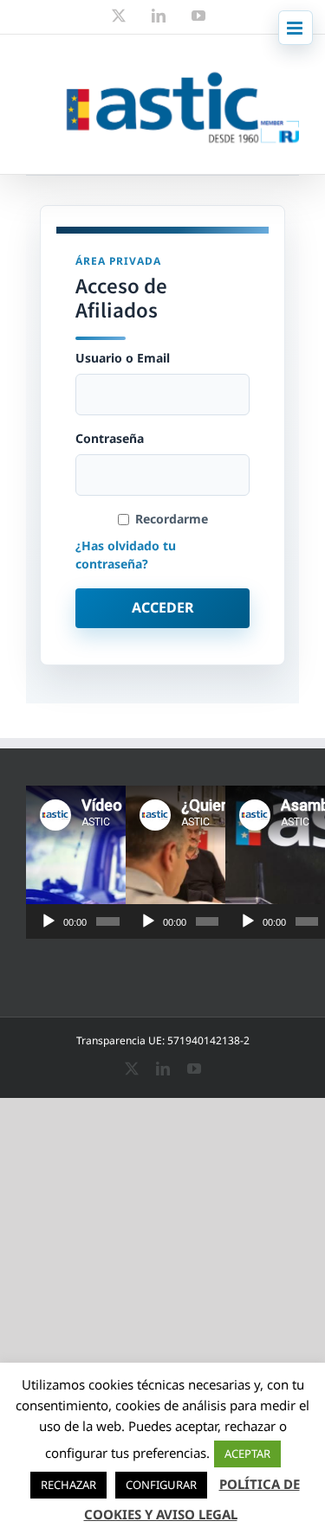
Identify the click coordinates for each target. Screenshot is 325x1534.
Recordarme (171, 519)
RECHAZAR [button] (68, 1484)
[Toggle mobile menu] (295, 27)
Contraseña (109, 438)
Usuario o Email (122, 358)
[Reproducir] (48, 921)
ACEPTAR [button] (247, 1453)
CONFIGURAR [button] (161, 1484)
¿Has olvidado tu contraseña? (125, 554)
